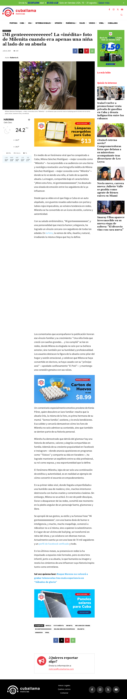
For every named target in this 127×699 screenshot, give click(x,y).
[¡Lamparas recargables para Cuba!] (64, 146)
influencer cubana (82, 625)
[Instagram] (113, 9)
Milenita (80, 629)
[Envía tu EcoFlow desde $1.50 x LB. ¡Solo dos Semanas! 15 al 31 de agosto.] (110, 66)
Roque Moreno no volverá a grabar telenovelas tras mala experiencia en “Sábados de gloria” (61, 577)
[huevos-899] (64, 389)
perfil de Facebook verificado (54, 543)
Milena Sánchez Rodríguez (64, 629)
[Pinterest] (86, 50)
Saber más (103, 2)
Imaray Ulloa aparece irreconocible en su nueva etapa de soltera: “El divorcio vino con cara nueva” (111, 223)
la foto (49, 232)
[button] (121, 15)
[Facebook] (109, 9)
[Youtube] (122, 9)
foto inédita (59, 625)
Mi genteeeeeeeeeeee (43, 629)
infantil (69, 625)
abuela (48, 625)
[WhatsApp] (92, 50)
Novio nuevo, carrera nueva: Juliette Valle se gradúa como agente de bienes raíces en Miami (110, 189)
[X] (117, 9)
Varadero (39, 632)
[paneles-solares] (64, 617)
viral (47, 632)
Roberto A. (14, 57)
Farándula (6, 31)
